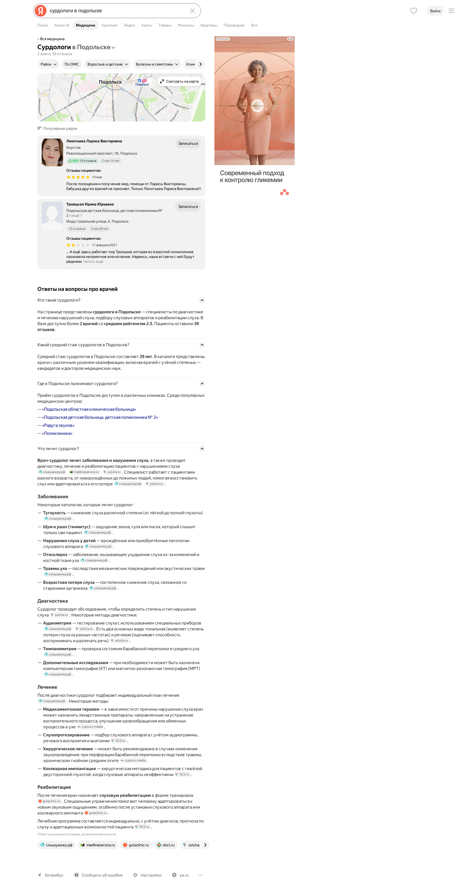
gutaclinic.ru (51, 801)
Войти (435, 11)
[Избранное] (413, 11)
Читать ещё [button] (93, 261)
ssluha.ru (114, 472)
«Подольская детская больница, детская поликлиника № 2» (100, 417)
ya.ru (184, 875)
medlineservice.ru (86, 472)
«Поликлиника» (57, 433)
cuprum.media (92, 727)
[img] (78, 177)
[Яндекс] (41, 11)
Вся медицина (52, 39)
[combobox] (116, 11)
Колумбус (54, 875)
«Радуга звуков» (58, 425)
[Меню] (451, 10)
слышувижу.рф (54, 472)
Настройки (151, 875)
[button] (58, 128)
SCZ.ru (120, 740)
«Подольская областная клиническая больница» (89, 409)
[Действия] (205, 39)
